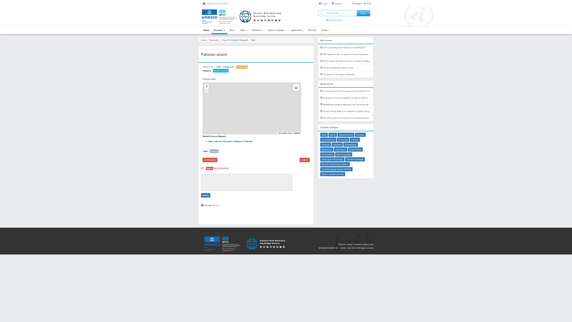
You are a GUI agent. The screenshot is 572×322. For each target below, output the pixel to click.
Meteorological (355, 149)
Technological (327, 154)
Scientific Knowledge (354, 159)
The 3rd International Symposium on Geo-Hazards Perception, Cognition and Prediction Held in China (366, 91)
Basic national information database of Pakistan (231, 141)
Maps (243, 30)
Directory (312, 30)
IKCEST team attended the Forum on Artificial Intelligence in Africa (351, 60)
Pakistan (214, 151)
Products (354, 139)
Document (219, 30)
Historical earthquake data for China (338, 67)
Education (257, 30)
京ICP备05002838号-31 (328, 248)
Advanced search (335, 20)
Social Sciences (221, 70)
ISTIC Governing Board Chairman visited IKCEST (344, 47)
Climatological (350, 144)
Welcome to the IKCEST (217, 4)
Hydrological (340, 149)
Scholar (324, 30)
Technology (343, 139)
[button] (206, 86)
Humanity (360, 134)
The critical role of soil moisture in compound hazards (345, 117)
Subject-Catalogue (276, 30)
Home (206, 30)
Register (338, 4)
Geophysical (327, 149)
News (324, 134)
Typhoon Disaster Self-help (333, 174)
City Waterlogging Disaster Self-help (336, 169)
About (349, 244)
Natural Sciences (346, 134)
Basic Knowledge (344, 154)
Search (363, 13)
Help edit (243, 67)
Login (324, 4)
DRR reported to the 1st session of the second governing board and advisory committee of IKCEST (365, 54)
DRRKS (297, 133)
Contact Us (358, 244)
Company (326, 144)
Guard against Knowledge (332, 159)
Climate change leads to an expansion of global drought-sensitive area (352, 111)
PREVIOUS (211, 160)
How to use (368, 244)
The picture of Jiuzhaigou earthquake (338, 74)
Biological (337, 144)
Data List (341, 244)
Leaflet (283, 133)
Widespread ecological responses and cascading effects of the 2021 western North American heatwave (367, 104)
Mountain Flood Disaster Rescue (335, 164)
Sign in (209, 168)
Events (332, 134)
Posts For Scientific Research (235, 40)
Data (232, 30)
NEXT (305, 160)
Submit (206, 195)
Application (296, 30)
